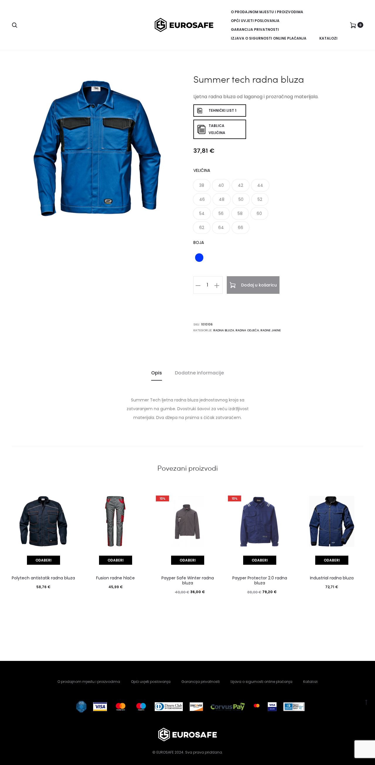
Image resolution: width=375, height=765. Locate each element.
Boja (198, 242)
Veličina (201, 170)
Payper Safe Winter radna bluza (187, 580)
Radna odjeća (247, 330)
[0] (353, 25)
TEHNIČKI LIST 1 (222, 110)
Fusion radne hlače (115, 578)
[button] (201, 185)
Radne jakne (270, 330)
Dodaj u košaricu (258, 285)
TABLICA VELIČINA (217, 129)
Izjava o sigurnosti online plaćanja (268, 38)
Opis (156, 372)
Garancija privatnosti (255, 29)
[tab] (156, 373)
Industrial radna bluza (332, 578)
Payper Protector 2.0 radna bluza (259, 580)
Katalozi (328, 38)
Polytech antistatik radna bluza (43, 578)
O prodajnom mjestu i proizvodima (267, 11)
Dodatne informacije (199, 372)
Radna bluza (223, 330)
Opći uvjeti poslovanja (255, 20)
